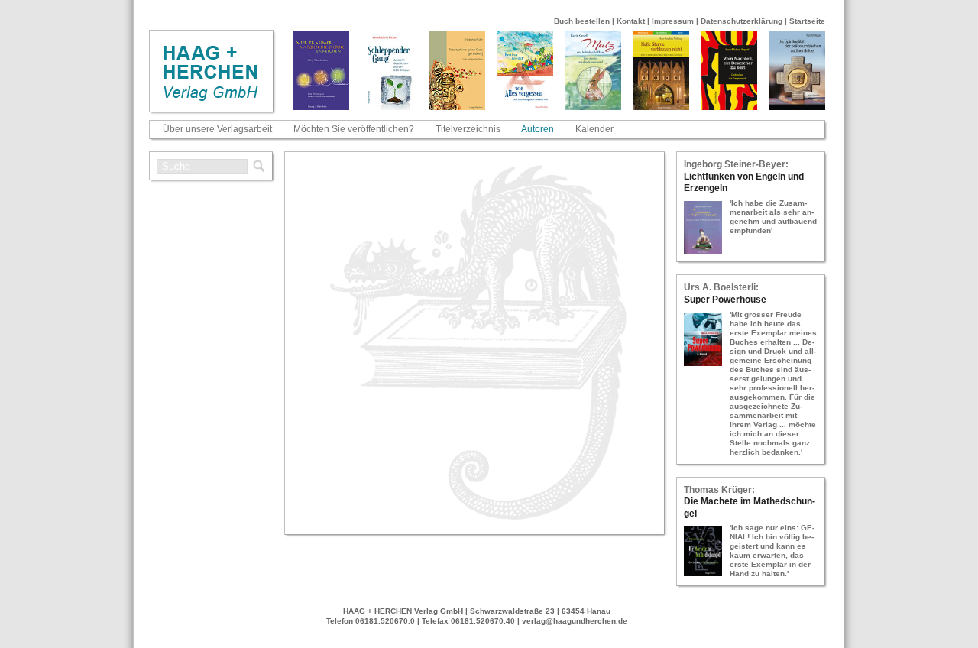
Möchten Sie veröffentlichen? (353, 129)
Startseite (807, 21)
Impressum (673, 21)
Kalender (594, 129)
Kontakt (631, 21)
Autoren (537, 129)
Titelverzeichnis (468, 129)
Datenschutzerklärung (741, 21)
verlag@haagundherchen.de (574, 621)
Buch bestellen (582, 21)
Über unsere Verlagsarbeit (217, 129)
